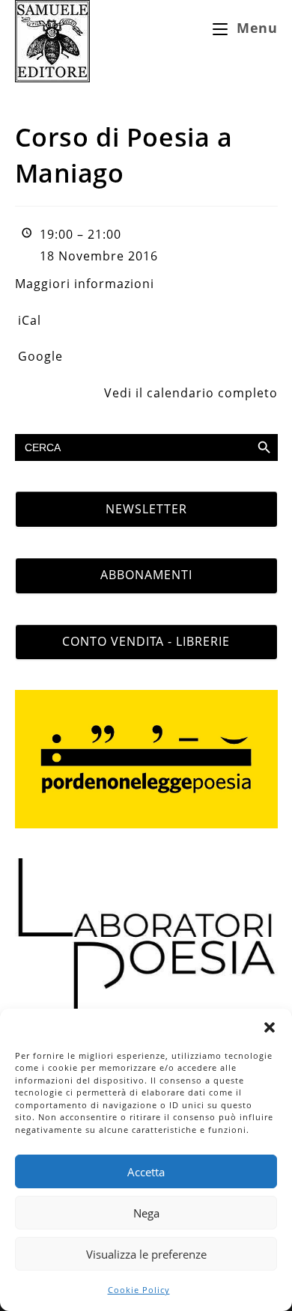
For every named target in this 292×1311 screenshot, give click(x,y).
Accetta (146, 1171)
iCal (29, 320)
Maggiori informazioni (84, 283)
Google (40, 356)
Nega (146, 1212)
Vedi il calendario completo (191, 393)
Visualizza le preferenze (146, 1254)
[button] (269, 1027)
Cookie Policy (139, 1289)
